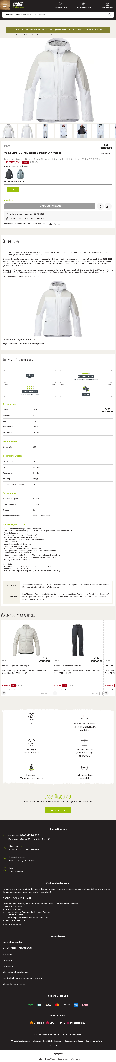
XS (13, 190)
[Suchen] (112, 12)
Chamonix (18, 898)
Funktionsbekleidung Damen (32, 344)
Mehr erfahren (54, 224)
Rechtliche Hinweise (58, 1046)
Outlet (39, 1059)
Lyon (29, 898)
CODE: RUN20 (75, 30)
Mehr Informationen (12, 924)
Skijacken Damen (14, 35)
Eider (7, 146)
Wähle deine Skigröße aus (15, 972)
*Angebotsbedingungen (20, 1041)
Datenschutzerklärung (74, 1041)
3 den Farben (14, 690)
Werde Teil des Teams (14, 984)
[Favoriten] (100, 206)
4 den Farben (65, 690)
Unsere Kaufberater (12, 942)
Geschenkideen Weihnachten (70, 1059)
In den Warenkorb (50, 206)
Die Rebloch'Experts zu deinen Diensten (22, 978)
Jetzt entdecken (94, 30)
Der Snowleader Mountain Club (18, 948)
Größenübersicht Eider (14, 181)
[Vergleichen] (108, 206)
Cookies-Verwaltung (94, 1041)
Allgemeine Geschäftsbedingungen (47, 1041)
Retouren (7, 960)
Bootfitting (8, 966)
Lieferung (7, 954)
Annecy (6, 898)
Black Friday (50, 1059)
